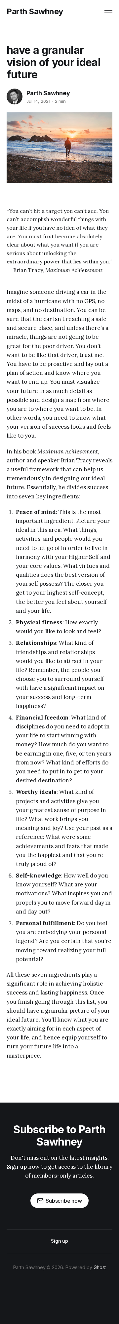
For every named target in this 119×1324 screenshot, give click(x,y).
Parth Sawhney (35, 12)
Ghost (100, 1267)
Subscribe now (64, 1200)
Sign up (59, 1241)
